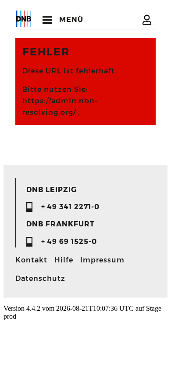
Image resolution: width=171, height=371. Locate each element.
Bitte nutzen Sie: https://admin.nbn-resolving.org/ (60, 100)
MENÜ (71, 19)
